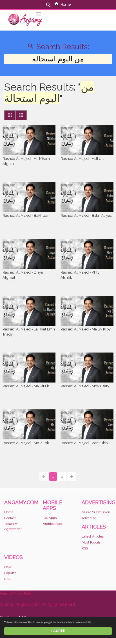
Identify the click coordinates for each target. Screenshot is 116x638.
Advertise (89, 518)
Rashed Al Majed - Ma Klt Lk (26, 386)
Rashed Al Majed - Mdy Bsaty (85, 386)
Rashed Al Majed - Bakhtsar (26, 215)
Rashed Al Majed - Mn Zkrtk (26, 443)
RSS (85, 548)
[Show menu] (38, 13)
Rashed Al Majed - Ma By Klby (86, 329)
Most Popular (92, 542)
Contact (10, 518)
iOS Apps (50, 518)
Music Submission (96, 512)
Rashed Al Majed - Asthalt (82, 158)
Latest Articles (93, 536)
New (8, 567)
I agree (58, 630)
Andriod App (52, 524)
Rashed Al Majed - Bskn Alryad (86, 215)
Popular (10, 573)
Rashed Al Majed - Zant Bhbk (85, 443)
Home (66, 4)
